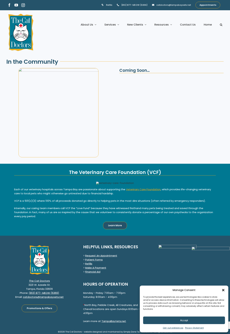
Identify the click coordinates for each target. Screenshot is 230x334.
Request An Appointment (101, 255)
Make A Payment (95, 267)
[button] (223, 290)
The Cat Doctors (39, 281)
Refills (88, 263)
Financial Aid (92, 271)
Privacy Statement (194, 327)
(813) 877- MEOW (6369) (44, 293)
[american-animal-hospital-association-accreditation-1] (177, 246)
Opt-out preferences (173, 327)
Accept (184, 320)
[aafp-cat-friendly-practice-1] (211, 248)
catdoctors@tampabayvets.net (43, 297)
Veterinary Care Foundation (143, 189)
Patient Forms (94, 259)
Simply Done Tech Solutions (137, 331)
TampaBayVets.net (114, 321)
